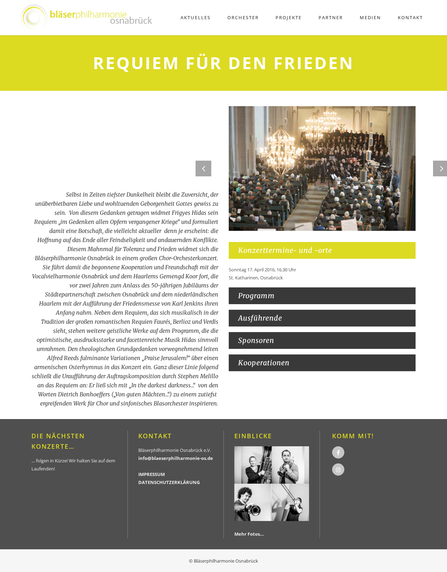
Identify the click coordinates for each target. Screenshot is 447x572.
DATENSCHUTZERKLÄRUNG (169, 482)
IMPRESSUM (151, 474)
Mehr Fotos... (249, 534)
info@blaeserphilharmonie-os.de (175, 458)
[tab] (322, 250)
